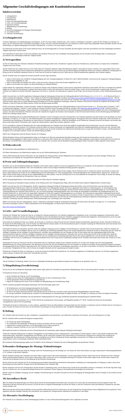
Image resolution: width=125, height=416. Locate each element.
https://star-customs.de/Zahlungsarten (14, 207)
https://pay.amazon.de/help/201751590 (92, 108)
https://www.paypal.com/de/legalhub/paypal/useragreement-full (90, 98)
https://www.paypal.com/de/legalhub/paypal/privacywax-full (101, 99)
